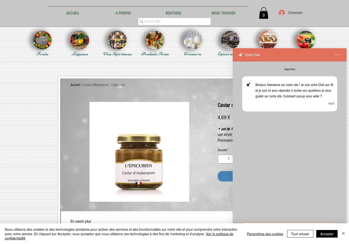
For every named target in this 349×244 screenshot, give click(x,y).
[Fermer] (343, 233)
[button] (264, 13)
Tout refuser (300, 233)
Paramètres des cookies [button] (265, 233)
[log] (290, 141)
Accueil (75, 85)
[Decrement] (221, 159)
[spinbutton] (228, 159)
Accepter (327, 233)
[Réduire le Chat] (337, 55)
